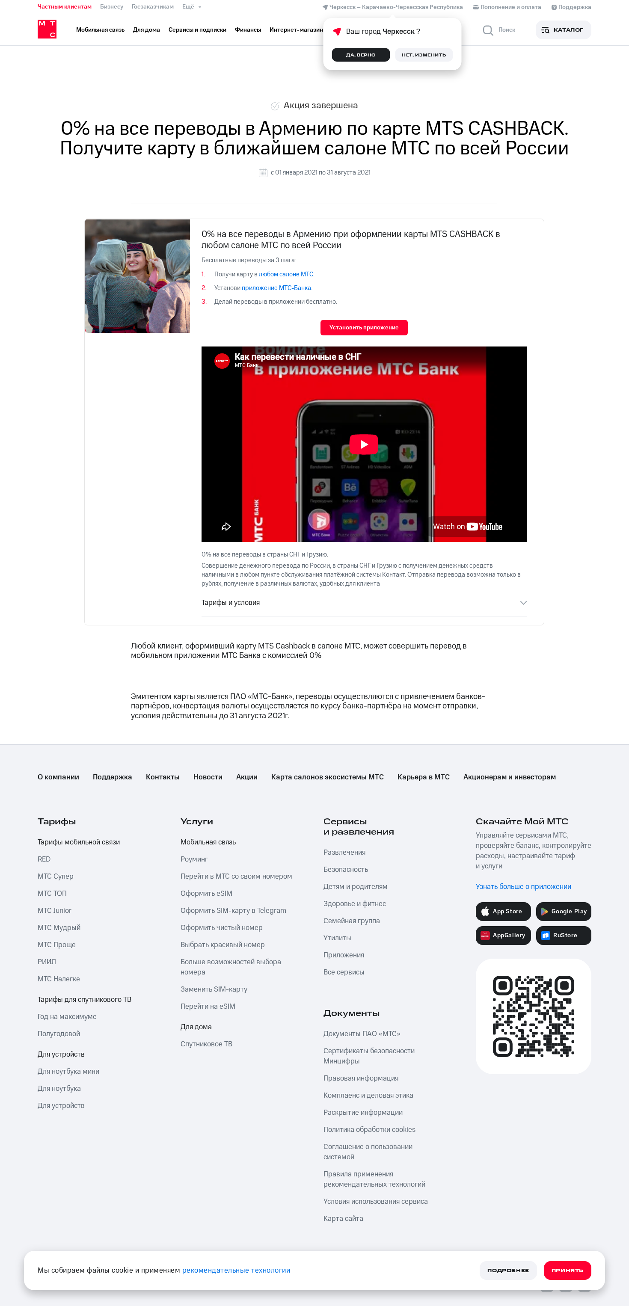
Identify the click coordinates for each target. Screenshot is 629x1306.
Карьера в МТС (424, 777)
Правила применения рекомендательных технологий (374, 1179)
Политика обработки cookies (369, 1130)
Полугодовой (59, 1034)
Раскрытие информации (363, 1113)
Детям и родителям (355, 887)
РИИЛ (47, 962)
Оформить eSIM (206, 893)
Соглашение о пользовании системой (367, 1152)
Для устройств (61, 1054)
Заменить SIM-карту (214, 989)
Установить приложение (364, 327)
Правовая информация (360, 1078)
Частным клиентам (65, 7)
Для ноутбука (59, 1089)
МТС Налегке (59, 979)
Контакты (163, 777)
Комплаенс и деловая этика (368, 1095)
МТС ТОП (52, 893)
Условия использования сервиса (375, 1201)
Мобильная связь (208, 842)
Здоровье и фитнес (354, 904)
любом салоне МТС (286, 274)
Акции (247, 777)
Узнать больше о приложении (523, 887)
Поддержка (112, 777)
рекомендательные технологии (236, 1270)
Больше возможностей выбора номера (231, 967)
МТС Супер (56, 876)
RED (44, 859)
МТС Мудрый (59, 928)
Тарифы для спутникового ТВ (84, 1000)
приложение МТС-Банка (276, 288)
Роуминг (194, 859)
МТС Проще (57, 945)
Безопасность (345, 870)
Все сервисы (344, 972)
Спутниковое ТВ (206, 1044)
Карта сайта (343, 1219)
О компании (58, 777)
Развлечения (344, 852)
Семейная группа (351, 921)
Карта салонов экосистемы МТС (327, 777)
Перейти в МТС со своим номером (236, 876)
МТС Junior (54, 911)
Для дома (196, 1027)
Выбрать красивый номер (223, 945)
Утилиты (337, 938)
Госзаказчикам (153, 7)
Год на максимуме (67, 1017)
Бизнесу (111, 7)
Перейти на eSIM (208, 1006)
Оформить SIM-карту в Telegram (233, 911)
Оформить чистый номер (222, 928)
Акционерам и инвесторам (509, 777)
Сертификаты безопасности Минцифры (369, 1056)
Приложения (343, 955)
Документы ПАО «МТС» (362, 1034)
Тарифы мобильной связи (79, 842)
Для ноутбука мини (68, 1071)
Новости (208, 777)
